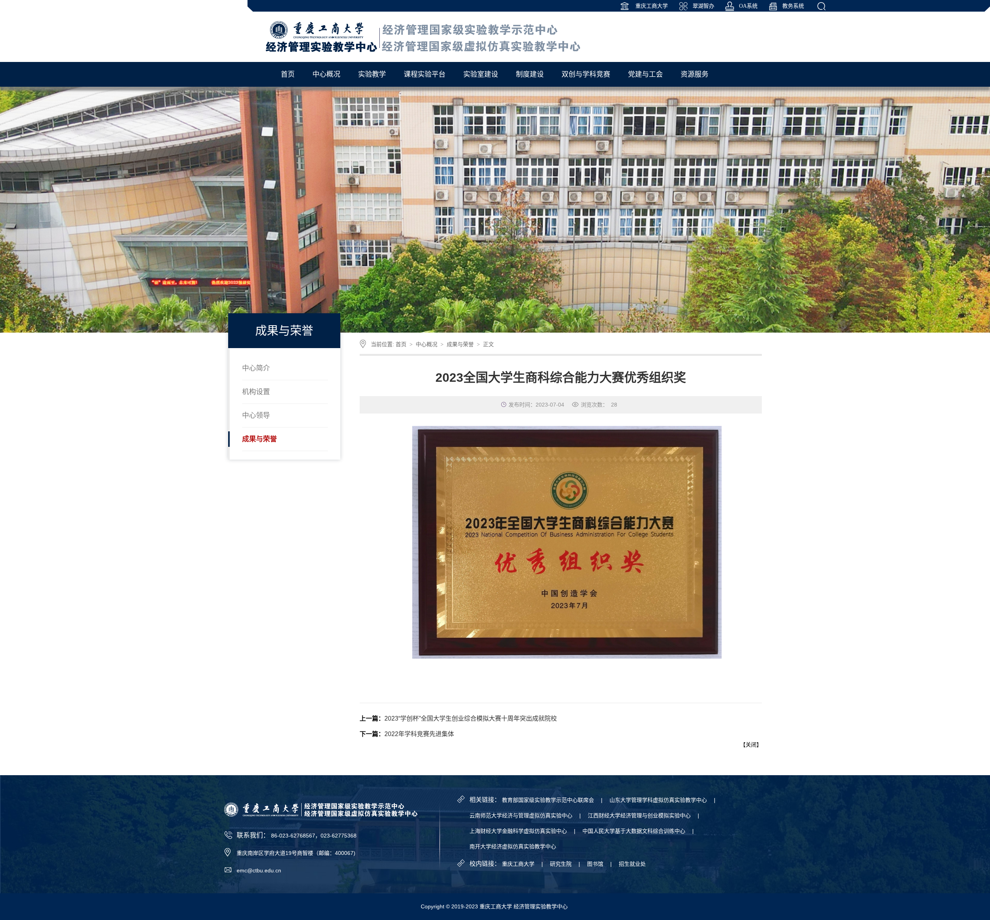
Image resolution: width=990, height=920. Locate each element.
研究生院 (561, 864)
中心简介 (256, 368)
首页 (401, 344)
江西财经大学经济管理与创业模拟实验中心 (639, 815)
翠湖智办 (703, 6)
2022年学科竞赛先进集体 (419, 734)
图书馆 (595, 864)
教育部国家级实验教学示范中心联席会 (548, 800)
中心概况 (426, 344)
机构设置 (256, 392)
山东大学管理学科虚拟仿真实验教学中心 (658, 800)
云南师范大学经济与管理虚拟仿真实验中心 (520, 815)
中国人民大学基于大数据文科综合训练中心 (633, 831)
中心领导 (256, 415)
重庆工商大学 (651, 6)
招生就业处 (632, 864)
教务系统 (793, 6)
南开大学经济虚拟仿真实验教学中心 (512, 846)
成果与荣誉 (259, 439)
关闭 (751, 744)
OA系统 (748, 6)
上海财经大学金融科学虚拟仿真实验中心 (518, 831)
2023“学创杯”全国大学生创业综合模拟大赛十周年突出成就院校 (470, 718)
